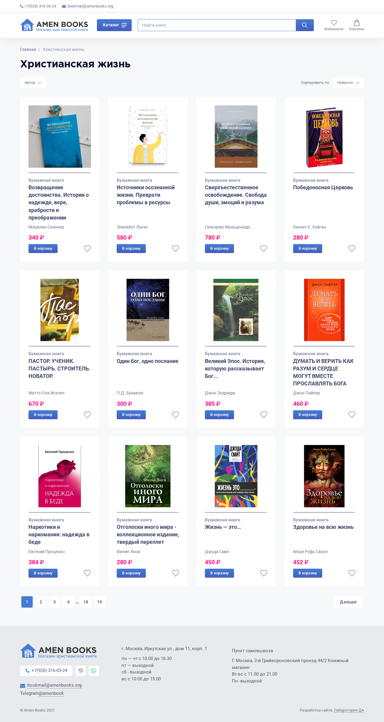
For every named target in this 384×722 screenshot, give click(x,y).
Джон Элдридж (220, 392)
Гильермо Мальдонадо (227, 227)
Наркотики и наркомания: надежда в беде (58, 534)
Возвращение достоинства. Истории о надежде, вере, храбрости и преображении (58, 202)
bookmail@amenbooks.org (90, 6)
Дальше (348, 602)
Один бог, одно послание (147, 361)
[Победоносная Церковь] (324, 139)
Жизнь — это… (223, 527)
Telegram (42, 693)
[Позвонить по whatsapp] (94, 671)
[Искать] (305, 25)
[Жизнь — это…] (236, 479)
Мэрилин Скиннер (46, 227)
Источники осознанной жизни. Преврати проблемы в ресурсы (146, 194)
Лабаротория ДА (349, 710)
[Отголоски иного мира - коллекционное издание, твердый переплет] (148, 479)
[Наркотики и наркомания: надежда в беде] (59, 479)
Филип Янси (128, 551)
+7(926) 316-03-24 (40, 6)
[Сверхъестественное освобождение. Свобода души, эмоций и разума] (236, 139)
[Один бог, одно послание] (148, 312)
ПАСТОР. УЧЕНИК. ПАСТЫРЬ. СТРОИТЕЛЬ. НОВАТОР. (59, 368)
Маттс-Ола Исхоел (46, 392)
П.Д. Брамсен (130, 392)
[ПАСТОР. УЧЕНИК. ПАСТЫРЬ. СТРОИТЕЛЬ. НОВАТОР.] (59, 312)
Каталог (111, 24)
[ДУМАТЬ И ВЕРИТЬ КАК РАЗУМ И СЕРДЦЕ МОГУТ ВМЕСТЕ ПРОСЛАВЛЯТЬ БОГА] (324, 312)
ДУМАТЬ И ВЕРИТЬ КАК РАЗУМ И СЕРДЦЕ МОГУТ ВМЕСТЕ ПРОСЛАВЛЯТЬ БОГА (323, 372)
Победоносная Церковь (323, 187)
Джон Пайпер (306, 392)
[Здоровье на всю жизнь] (324, 479)
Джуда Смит (217, 551)
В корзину (43, 248)
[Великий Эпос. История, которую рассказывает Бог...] (236, 312)
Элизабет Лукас (132, 227)
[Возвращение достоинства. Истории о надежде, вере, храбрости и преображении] (59, 139)
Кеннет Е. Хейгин (309, 227)
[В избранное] (87, 248)
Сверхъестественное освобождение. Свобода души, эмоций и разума (236, 194)
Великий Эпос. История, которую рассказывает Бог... (235, 368)
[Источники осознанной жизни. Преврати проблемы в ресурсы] (148, 139)
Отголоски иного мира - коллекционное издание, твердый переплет (148, 534)
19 (99, 602)
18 (85, 602)
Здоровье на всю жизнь (323, 527)
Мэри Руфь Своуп (310, 551)
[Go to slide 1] (59, 172)
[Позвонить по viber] (81, 671)
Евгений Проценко (46, 551)
